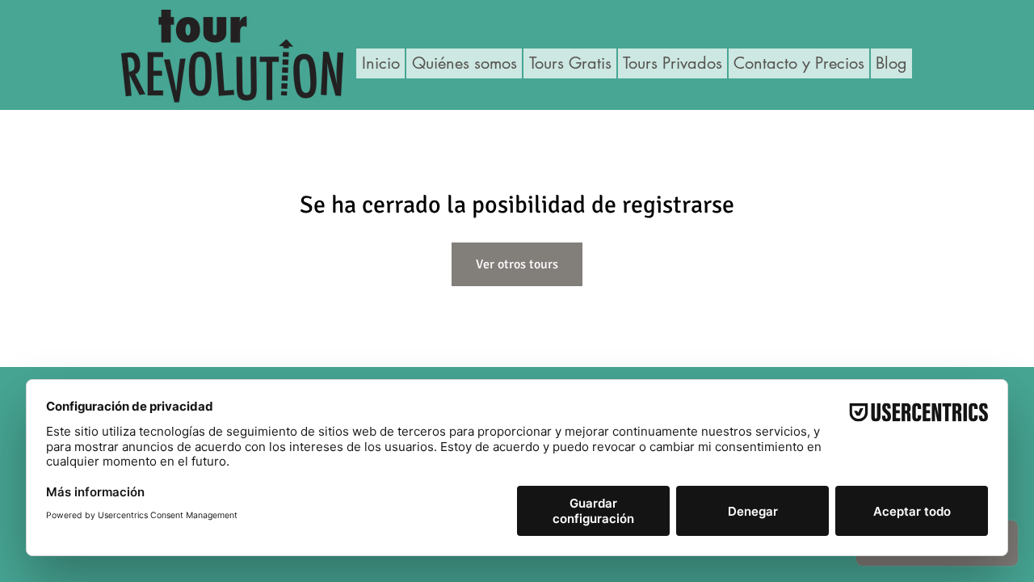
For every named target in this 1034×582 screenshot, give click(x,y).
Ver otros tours (517, 264)
